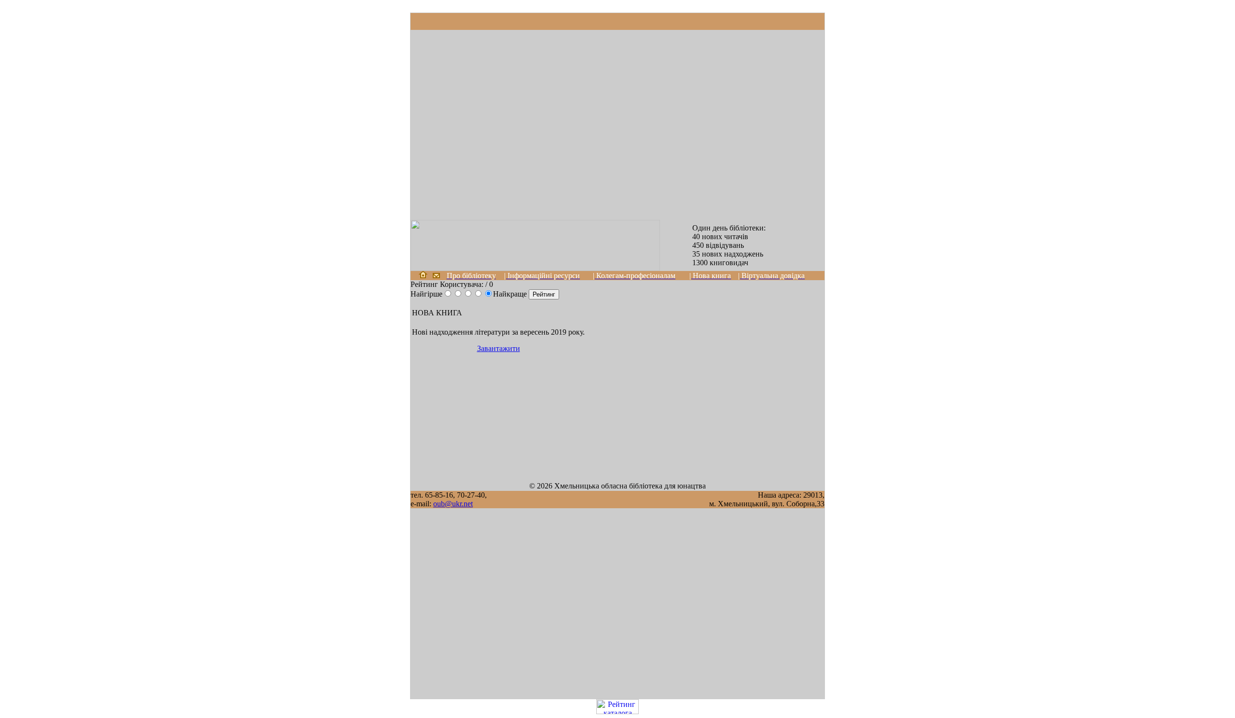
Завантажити (498, 348)
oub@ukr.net (453, 504)
